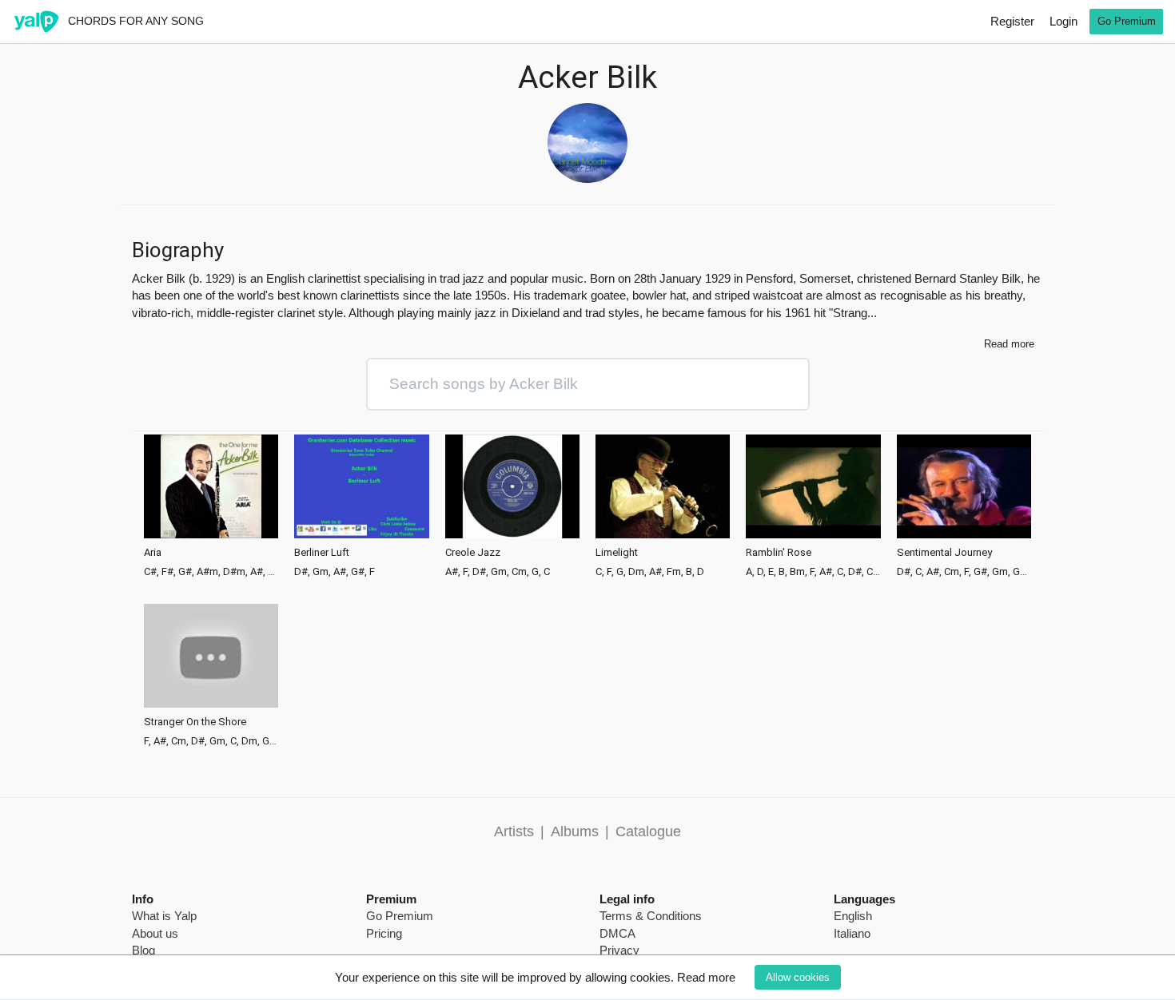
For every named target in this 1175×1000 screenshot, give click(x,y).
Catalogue (648, 831)
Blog (143, 950)
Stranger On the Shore (195, 722)
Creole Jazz (472, 552)
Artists (514, 831)
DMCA (617, 933)
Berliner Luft (321, 552)
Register (1012, 21)
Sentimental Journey (944, 552)
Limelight (616, 552)
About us (155, 933)
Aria (152, 552)
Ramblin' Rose (778, 552)
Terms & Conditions (650, 916)
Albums (575, 831)
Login (1063, 21)
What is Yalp (164, 916)
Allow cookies (798, 977)
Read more (706, 977)
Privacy (619, 950)
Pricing (384, 933)
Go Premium (1126, 21)
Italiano (852, 933)
